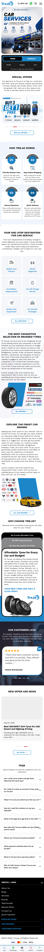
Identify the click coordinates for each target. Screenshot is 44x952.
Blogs (3, 892)
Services (5, 896)
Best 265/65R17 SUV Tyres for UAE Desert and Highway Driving (22, 727)
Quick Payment (8, 914)
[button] (19, 52)
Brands (4, 899)
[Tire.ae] (7, 3)
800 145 (24, 3)
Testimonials (7, 903)
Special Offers (7, 907)
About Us (5, 888)
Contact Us (6, 911)
